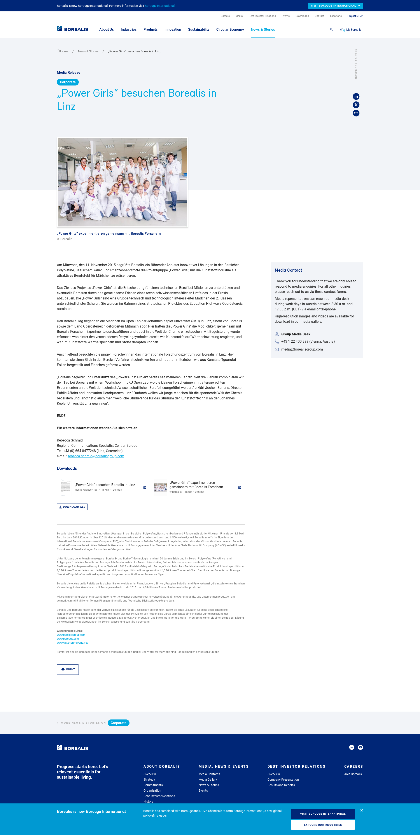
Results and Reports (281, 785)
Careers (353, 766)
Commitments (153, 785)
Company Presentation (283, 779)
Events (203, 790)
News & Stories (88, 51)
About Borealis (162, 766)
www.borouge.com (68, 638)
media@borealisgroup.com (302, 349)
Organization (152, 790)
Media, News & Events (224, 766)
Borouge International (160, 5)
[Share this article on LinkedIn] (356, 96)
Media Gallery (208, 779)
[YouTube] (360, 748)
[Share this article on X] (356, 104)
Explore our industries (323, 824)
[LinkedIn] (351, 748)
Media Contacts (209, 774)
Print (70, 669)
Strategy (149, 779)
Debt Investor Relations (159, 796)
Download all (74, 506)
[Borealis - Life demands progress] (67, 29)
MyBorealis (353, 29)
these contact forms (330, 292)
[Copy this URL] (356, 113)
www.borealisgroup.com (71, 634)
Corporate (68, 82)
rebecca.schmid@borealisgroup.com (96, 456)
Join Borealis (353, 774)
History (148, 801)
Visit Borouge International (323, 813)
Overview (150, 774)
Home (64, 51)
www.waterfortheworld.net (72, 642)
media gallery (311, 321)
